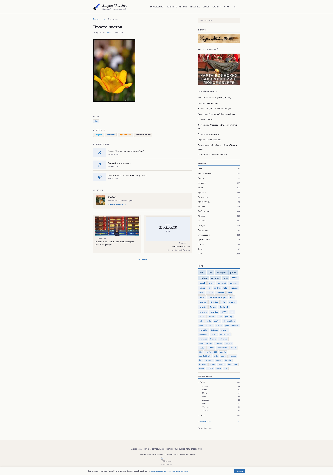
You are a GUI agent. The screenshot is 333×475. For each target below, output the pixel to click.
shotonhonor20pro (217, 297)
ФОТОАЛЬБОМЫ (157, 7)
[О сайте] (219, 38)
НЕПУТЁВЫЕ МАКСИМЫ (177, 7)
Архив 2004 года (205, 428)
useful (201, 348)
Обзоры (201, 225)
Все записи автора (115, 204)
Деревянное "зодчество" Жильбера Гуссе (216, 114)
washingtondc (222, 347)
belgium (214, 330)
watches (219, 343)
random (220, 292)
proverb (224, 330)
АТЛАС (226, 7)
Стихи (201, 244)
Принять (240, 471)
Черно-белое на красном (209, 139)
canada (218, 368)
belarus (223, 356)
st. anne (212, 364)
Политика (142, 454)
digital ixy (203, 330)
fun (210, 272)
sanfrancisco (225, 334)
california (223, 339)
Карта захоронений (208, 49)
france (213, 307)
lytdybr (203, 277)
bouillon (219, 360)
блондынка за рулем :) (208, 134)
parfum (217, 321)
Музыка (201, 216)
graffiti (224, 312)
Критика (202, 192)
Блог (200, 168)
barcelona (202, 364)
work (211, 283)
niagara (229, 343)
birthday (214, 302)
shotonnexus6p (205, 343)
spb (200, 321)
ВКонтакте (111, 135)
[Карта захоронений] (219, 69)
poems (232, 302)
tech (230, 292)
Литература (203, 197)
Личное (201, 206)
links (202, 272)
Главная (96, 19)
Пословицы (203, 230)
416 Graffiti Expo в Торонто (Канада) (214, 97)
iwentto (214, 312)
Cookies (150, 454)
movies (234, 287)
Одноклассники (125, 135)
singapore (203, 334)
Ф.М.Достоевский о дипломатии (212, 154)
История (202, 183)
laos (200, 360)
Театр (200, 249)
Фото (103, 19)
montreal (203, 339)
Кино (200, 187)
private (203, 307)
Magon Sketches (114, 5)
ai (209, 287)
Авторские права (172, 454)
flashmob (224, 307)
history (203, 302)
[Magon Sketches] (96, 6)
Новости (202, 220)
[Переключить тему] (235, 7)
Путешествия (204, 235)
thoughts (221, 272)
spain (216, 356)
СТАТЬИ (206, 7)
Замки (201, 178)
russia (208, 321)
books (234, 277)
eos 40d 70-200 (211, 352)
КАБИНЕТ (216, 7)
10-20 (201, 316)
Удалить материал (187, 454)
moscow (233, 283)
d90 (224, 302)
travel (202, 283)
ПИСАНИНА (195, 7)
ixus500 (211, 316)
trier (200, 352)
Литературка (204, 201)
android (233, 347)
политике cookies (156, 471)
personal (222, 283)
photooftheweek (231, 325)
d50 (226, 368)
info (225, 277)
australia (223, 352)
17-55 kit (211, 347)
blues (202, 297)
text (201, 292)
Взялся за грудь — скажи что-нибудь (214, 108)
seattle (219, 325)
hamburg (222, 364)
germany (228, 316)
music (202, 287)
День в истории (205, 173)
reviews (215, 277)
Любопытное (204, 211)
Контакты (159, 454)
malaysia (233, 356)
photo (96, 121)
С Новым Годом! (205, 119)
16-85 (210, 292)
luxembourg (232, 364)
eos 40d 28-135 (205, 356)
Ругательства (204, 239)
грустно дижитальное (208, 103)
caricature (209, 360)
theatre (213, 339)
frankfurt (228, 360)
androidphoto (220, 287)
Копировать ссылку (143, 135)
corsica (214, 334)
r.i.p (232, 312)
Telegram (98, 135)
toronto (203, 312)
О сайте (202, 30)
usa (232, 297)
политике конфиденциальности (176, 471)
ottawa (201, 368)
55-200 (210, 368)
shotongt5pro (229, 321)
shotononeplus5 (205, 325)
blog (220, 316)
